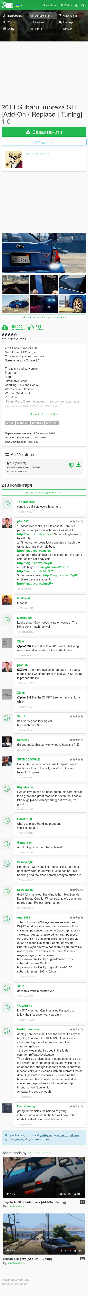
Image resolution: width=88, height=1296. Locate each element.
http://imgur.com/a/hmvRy (35, 583)
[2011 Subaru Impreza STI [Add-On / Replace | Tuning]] (44, 253)
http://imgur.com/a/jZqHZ (60, 575)
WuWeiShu (24, 1006)
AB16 (21, 986)
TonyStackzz (26, 502)
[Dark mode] (76, 5)
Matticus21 (24, 618)
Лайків (39, 329)
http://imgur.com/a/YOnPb (51, 567)
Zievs (21, 641)
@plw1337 (24, 646)
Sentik (21, 716)
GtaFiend (23, 598)
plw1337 (23, 521)
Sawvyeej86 (25, 862)
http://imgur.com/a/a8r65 (34, 550)
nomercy (23, 740)
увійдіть (46, 1135)
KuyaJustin (25, 787)
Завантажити (46, 131)
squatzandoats (37, 153)
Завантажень (17, 329)
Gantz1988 (24, 819)
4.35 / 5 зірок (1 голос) (14, 338)
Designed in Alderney (15, 1280)
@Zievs (22, 669)
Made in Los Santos (14, 1284)
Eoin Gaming (26, 1106)
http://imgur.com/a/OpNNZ (35, 534)
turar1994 (23, 917)
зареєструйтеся (68, 1135)
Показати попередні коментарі (44, 492)
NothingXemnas (28, 1029)
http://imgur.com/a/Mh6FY (35, 571)
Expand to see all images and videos (44, 317)
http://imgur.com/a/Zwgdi (34, 563)
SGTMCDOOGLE (28, 759)
